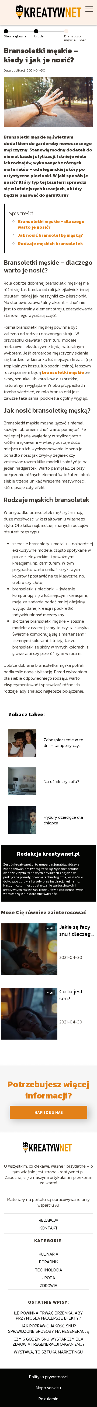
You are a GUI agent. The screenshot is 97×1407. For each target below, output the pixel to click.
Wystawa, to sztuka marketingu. (49, 1352)
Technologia (48, 1270)
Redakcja (48, 1220)
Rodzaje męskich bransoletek (50, 243)
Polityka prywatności (48, 1376)
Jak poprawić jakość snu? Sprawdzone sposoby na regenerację (48, 1328)
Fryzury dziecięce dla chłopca (63, 820)
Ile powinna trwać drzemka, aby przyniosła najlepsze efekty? (48, 1315)
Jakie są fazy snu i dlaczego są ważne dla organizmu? (76, 930)
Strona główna (15, 36)
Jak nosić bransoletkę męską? (50, 235)
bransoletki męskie (63, 372)
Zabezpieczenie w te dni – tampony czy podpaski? (63, 742)
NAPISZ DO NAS (48, 1112)
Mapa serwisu (48, 1387)
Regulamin (48, 1398)
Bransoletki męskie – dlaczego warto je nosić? (51, 224)
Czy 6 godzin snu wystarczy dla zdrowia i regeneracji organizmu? (49, 1341)
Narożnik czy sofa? (61, 781)
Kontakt (49, 1228)
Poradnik (48, 1262)
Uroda (39, 36)
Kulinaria (48, 1254)
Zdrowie (48, 1285)
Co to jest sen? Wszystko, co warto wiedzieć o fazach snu (74, 995)
